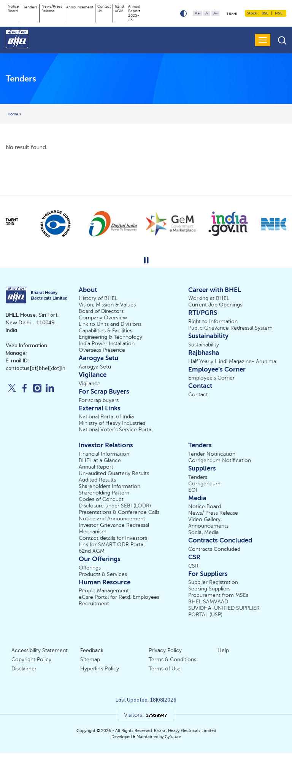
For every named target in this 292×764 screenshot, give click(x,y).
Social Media (203, 532)
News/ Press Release (213, 513)
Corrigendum (204, 483)
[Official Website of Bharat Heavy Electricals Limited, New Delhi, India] (17, 39)
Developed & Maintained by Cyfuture (146, 736)
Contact (198, 394)
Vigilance (89, 383)
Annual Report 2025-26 (134, 13)
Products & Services (103, 574)
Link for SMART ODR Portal (111, 544)
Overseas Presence (102, 350)
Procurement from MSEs (218, 595)
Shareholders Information (109, 486)
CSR (193, 566)
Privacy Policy (165, 650)
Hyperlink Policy (99, 668)
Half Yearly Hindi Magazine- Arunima (232, 361)
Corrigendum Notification (219, 460)
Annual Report (96, 467)
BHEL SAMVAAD (208, 602)
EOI (192, 490)
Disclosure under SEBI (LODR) (115, 506)
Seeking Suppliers (209, 589)
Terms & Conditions (172, 659)
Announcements (208, 526)
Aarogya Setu (95, 367)
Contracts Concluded (214, 549)
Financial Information (104, 454)
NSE (278, 13)
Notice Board (13, 8)
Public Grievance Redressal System (230, 328)
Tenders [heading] (21, 78)
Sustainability (203, 345)
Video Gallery (204, 519)
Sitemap (90, 659)
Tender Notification (211, 454)
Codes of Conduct (101, 499)
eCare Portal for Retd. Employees (119, 597)
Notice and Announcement (112, 519)
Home (13, 114)
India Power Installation (107, 343)
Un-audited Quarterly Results (114, 473)
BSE (265, 13)
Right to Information (213, 321)
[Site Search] (282, 40)
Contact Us (104, 8)
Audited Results (97, 480)
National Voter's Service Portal (115, 429)
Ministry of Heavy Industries (112, 423)
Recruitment (94, 603)
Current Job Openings (215, 305)
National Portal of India (106, 416)
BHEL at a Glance (100, 460)
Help (223, 650)
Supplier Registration (213, 582)
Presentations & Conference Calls (119, 512)
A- (215, 13)
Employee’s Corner (211, 378)
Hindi (232, 13)
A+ (197, 13)
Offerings (90, 568)
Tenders (30, 7)
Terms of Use (165, 668)
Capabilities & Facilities (105, 330)
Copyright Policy (31, 659)
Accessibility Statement (39, 650)
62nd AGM (119, 8)
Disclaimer (23, 668)
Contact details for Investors (113, 538)
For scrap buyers (99, 400)
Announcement (79, 7)
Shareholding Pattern (104, 493)
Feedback (91, 650)
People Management (104, 590)
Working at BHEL (208, 298)
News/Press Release (51, 8)
